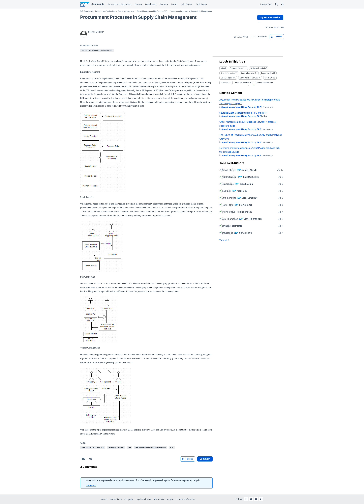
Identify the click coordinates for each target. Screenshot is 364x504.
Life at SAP (269, 78)
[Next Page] (253, 85)
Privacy (104, 499)
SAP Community (86, 11)
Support (170, 499)
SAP (129, 447)
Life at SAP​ (225, 83)
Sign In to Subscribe (270, 17)
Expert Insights (267, 73)
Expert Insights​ (226, 78)
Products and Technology (120, 4)
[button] (272, 36)
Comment (91, 485)
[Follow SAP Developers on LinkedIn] (261, 499)
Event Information (228, 73)
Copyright (128, 499)
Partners (164, 4)
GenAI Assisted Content (249, 78)
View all (223, 240)
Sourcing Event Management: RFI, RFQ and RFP (242, 113)
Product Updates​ (262, 83)
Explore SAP (266, 4)
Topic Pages (201, 4)
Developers (150, 4)
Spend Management (126, 11)
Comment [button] (204, 459)
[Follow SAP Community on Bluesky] (251, 499)
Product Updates (242, 83)
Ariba (223, 68)
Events (174, 4)
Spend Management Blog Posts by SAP (152, 11)
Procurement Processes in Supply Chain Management (138, 17)
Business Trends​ (257, 68)
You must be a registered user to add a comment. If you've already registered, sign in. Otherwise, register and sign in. (143, 480)
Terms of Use (116, 499)
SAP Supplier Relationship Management (96, 50)
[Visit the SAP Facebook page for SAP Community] (246, 499)
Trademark (159, 499)
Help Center (186, 4)
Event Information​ (248, 73)
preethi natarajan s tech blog (92, 447)
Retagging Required (116, 447)
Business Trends (236, 68)
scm (171, 447)
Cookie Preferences (186, 499)
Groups (138, 4)
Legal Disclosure (143, 499)
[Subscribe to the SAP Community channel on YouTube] (256, 499)
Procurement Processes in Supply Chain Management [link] (191, 11)
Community (97, 4)
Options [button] (258, 22)
